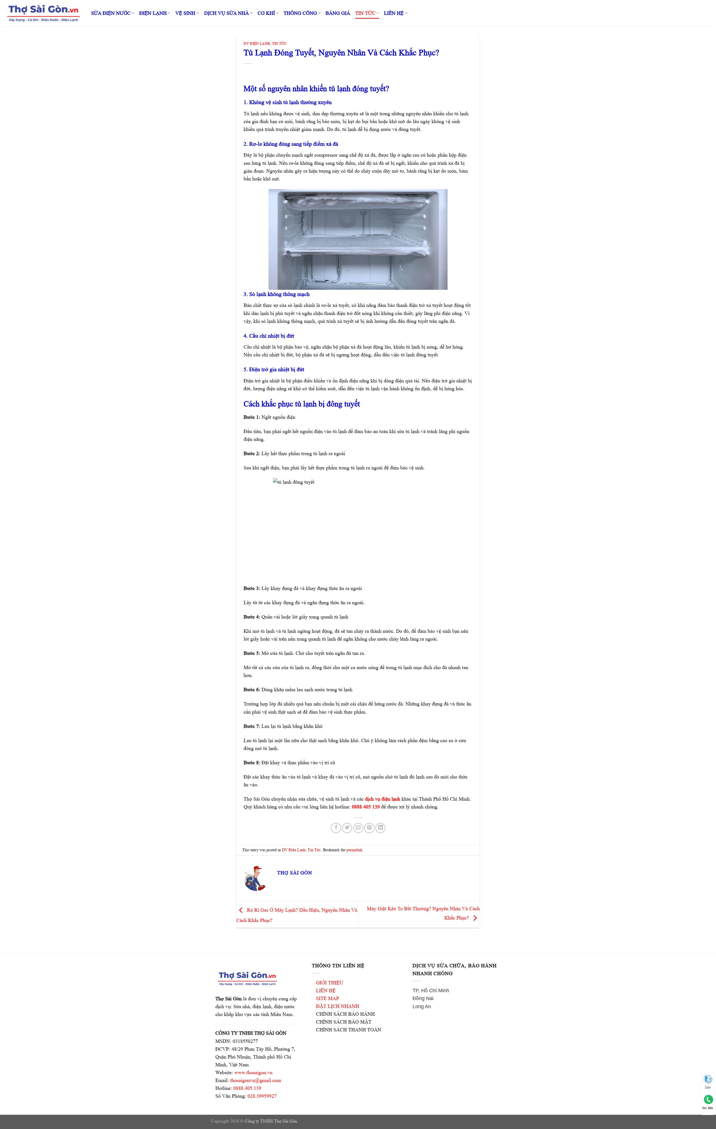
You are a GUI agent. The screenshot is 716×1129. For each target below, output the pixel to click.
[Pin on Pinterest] (369, 828)
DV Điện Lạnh (257, 44)
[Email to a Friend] (358, 828)
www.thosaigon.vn (253, 1072)
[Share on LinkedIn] (380, 828)
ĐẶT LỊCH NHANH (337, 1006)
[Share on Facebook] (336, 828)
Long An (422, 1006)
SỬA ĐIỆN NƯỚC (111, 13)
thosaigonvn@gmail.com (255, 1080)
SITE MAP (327, 998)
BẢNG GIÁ (338, 13)
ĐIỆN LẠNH (153, 13)
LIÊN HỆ (394, 13)
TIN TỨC (365, 13)
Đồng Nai (423, 998)
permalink (354, 850)
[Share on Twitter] (347, 828)
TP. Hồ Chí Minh (431, 990)
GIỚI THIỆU (329, 982)
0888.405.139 (247, 1088)
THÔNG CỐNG (300, 13)
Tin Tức (279, 44)
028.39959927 (262, 1096)
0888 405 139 (366, 807)
